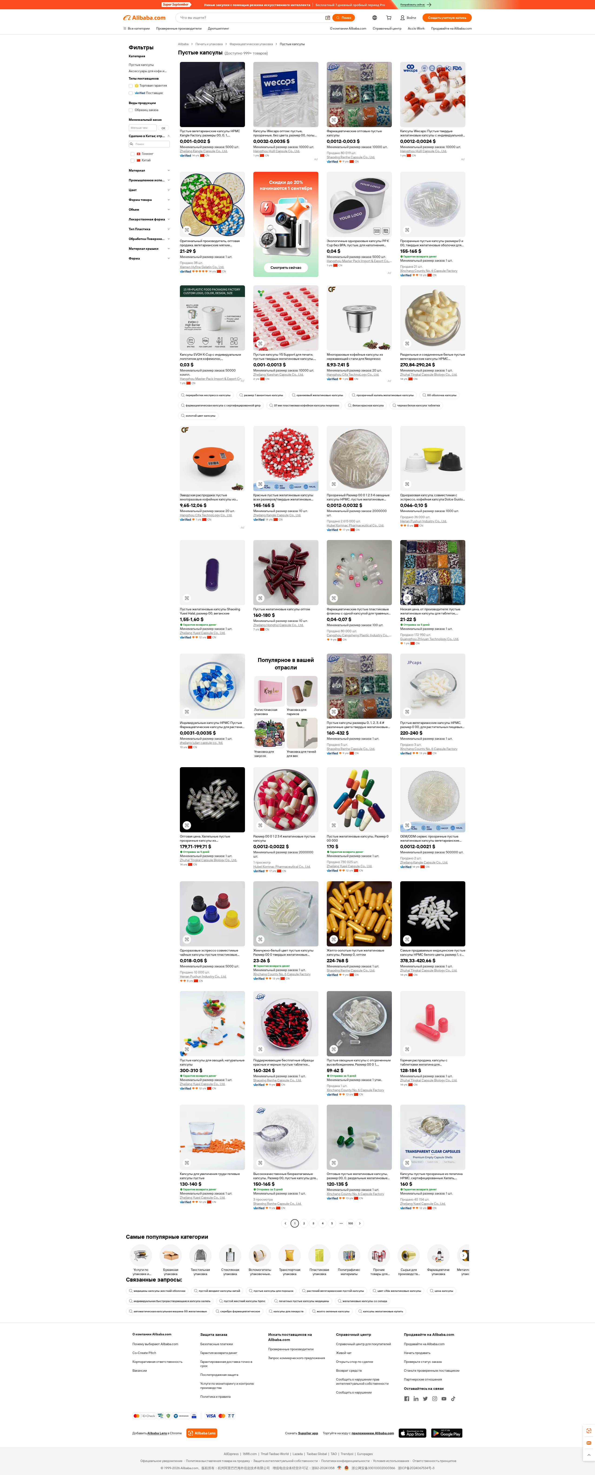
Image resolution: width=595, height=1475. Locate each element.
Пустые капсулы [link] (292, 44)
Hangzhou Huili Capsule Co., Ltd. (276, 151)
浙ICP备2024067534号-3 (416, 1468)
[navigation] (149, 634)
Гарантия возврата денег (218, 1353)
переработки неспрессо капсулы (208, 395)
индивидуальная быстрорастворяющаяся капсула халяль (172, 1301)
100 (350, 1223)
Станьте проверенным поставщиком (431, 1370)
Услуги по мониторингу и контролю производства (227, 1386)
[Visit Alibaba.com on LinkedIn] (416, 1398)
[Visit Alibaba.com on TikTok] (453, 1398)
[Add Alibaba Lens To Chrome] (201, 1433)
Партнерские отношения (423, 1379)
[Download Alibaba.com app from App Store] (412, 1433)
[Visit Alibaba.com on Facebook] (407, 1398)
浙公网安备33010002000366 (373, 1468)
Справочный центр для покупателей (363, 1344)
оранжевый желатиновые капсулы (320, 395)
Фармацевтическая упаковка (251, 44)
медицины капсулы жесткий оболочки (159, 1291)
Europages (365, 1454)
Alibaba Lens (157, 1433)
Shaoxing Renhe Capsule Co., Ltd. (351, 157)
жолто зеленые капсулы (333, 1311)
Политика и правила (215, 1396)
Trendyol (347, 1454)
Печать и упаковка (209, 44)
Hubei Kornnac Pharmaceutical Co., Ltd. (355, 525)
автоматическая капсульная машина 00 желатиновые (170, 1311)
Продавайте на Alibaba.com (424, 1344)
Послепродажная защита (219, 1375)
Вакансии (139, 1370)
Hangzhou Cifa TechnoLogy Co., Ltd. (353, 374)
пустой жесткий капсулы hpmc (244, 1301)
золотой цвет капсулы (200, 415)
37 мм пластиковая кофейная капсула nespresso (306, 405)
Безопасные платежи (216, 1344)
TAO (334, 1454)
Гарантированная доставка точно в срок (226, 1364)
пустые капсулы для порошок (273, 1291)
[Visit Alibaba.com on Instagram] (434, 1398)
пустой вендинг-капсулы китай (219, 1291)
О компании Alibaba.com (151, 1334)
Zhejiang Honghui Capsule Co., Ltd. (278, 625)
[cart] (389, 18)
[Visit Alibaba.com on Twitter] (425, 1398)
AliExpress (231, 1454)
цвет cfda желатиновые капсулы (399, 1291)
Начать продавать (417, 1353)
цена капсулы (444, 1291)
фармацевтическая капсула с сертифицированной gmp (223, 405)
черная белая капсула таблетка (418, 405)
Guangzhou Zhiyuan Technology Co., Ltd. (429, 639)
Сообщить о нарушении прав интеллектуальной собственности (362, 1381)
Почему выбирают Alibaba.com (155, 1344)
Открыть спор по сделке (354, 1362)
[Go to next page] (360, 1223)
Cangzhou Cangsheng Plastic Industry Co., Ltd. (359, 635)
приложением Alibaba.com (373, 1433)
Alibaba (183, 44)
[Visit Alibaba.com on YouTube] (444, 1398)
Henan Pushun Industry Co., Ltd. (423, 521)
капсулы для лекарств (288, 1311)
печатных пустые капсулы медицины (304, 1301)
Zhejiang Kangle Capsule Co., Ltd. (204, 151)
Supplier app (308, 1433)
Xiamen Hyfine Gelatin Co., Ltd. (202, 267)
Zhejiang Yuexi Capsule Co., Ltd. (202, 633)
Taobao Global (317, 1454)
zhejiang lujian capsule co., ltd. (201, 743)
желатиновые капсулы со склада (365, 1301)
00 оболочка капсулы (441, 395)
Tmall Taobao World (275, 1454)
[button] (328, 17)
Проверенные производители (291, 1349)
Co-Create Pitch (144, 1353)
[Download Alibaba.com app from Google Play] (447, 1433)
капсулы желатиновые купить (383, 1311)
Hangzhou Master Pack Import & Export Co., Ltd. (359, 261)
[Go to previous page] (285, 1223)
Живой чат (344, 1353)
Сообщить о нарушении (354, 1392)
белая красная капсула (368, 405)
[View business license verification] (339, 1468)
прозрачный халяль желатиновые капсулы (385, 395)
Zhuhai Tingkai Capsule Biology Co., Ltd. (428, 374)
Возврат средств (349, 1370)
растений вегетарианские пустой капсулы (335, 1291)
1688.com (250, 1454)
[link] (589, 1431)
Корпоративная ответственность (157, 1362)
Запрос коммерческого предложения (296, 1358)
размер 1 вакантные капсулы (263, 395)
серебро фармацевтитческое (240, 1311)
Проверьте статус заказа (423, 1362)
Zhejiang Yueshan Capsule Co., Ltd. (278, 374)
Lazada (298, 1454)
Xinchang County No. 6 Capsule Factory (428, 271)
